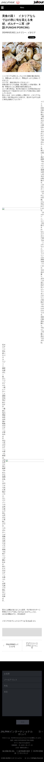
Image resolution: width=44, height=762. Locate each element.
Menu (22, 7)
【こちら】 (29, 621)
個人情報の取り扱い (8, 751)
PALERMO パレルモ (12, 645)
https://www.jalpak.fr (24, 742)
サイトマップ (23, 753)
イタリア (31, 32)
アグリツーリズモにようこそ (32, 645)
